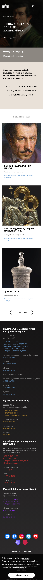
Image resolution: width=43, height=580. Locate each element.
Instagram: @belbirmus (11, 504)
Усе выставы (21, 312)
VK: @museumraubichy (12, 463)
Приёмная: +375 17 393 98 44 (15, 344)
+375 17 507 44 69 (10, 456)
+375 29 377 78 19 (10, 342)
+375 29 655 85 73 (10, 458)
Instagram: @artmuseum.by (13, 348)
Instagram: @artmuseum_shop (14, 351)
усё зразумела (21, 575)
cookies (25, 558)
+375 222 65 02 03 (10, 501)
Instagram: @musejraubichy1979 (15, 461)
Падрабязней (10, 177)
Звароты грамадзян (21, 551)
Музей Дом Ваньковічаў (16, 400)
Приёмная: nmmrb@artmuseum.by (16, 346)
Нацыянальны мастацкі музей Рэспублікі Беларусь (19, 330)
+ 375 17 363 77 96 (10, 411)
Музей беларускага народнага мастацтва (19, 442)
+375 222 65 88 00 (10, 499)
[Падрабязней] (21, 152)
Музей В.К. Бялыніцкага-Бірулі (19, 489)
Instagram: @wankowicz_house (15, 415)
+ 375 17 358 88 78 (10, 413)
